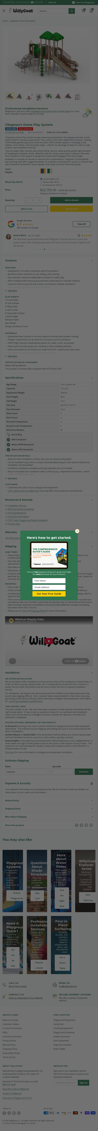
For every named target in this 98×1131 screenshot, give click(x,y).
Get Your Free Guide (49, 593)
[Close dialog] (77, 531)
